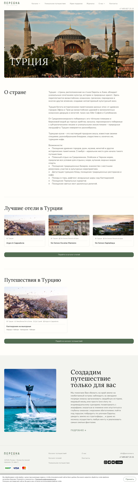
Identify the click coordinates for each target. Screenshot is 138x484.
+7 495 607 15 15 (127, 9)
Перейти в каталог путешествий (69, 341)
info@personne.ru (127, 453)
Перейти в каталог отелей (69, 254)
